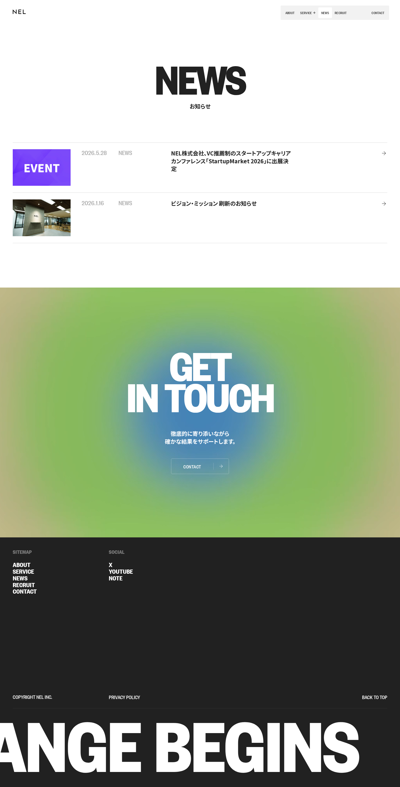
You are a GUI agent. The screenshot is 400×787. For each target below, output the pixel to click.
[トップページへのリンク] (19, 11)
